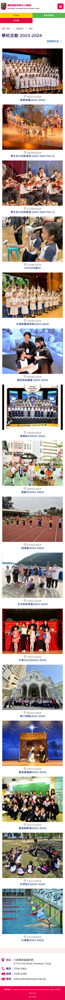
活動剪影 (19, 29)
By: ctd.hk (32, 996)
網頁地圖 (7, 989)
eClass (16, 15)
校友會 (16, 20)
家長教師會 (49, 15)
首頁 (8, 29)
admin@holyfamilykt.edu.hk (30, 979)
